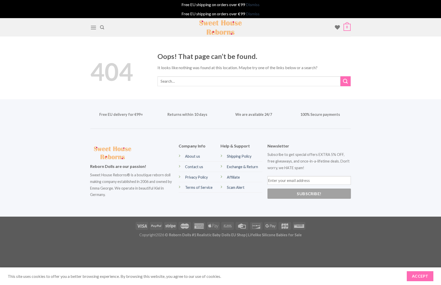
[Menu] (93, 27)
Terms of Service (199, 187)
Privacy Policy (196, 177)
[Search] (102, 27)
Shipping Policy (239, 156)
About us (192, 156)
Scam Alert (235, 187)
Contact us (194, 167)
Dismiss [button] (253, 4)
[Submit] (345, 81)
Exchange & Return (242, 167)
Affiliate (233, 177)
